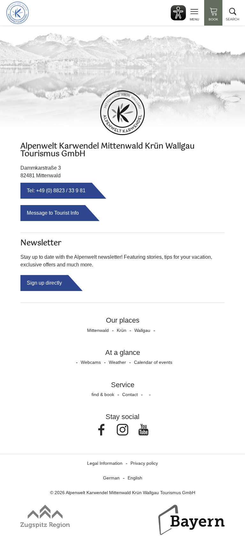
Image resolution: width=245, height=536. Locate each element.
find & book (103, 394)
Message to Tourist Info (53, 213)
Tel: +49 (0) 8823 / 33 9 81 (56, 190)
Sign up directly (44, 283)
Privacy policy (144, 463)
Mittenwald (98, 330)
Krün (121, 330)
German (111, 477)
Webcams (91, 362)
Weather (117, 362)
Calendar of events (153, 362)
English (135, 477)
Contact (130, 394)
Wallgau (142, 330)
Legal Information (104, 463)
